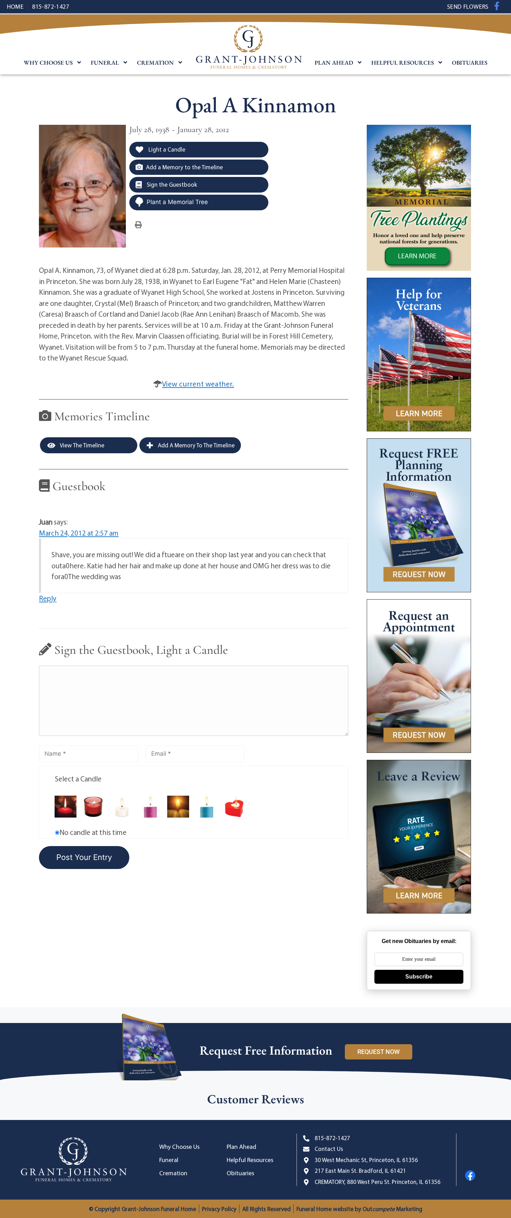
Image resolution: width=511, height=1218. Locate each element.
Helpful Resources (402, 62)
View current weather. (198, 384)
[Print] (138, 224)
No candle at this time (93, 832)
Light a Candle (166, 149)
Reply (47, 598)
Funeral (105, 62)
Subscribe (418, 977)
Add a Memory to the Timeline (184, 167)
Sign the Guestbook (171, 184)
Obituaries (469, 62)
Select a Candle (78, 778)
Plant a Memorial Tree (177, 201)
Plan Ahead (334, 62)
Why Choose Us (48, 62)
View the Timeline (81, 445)
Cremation (155, 62)
